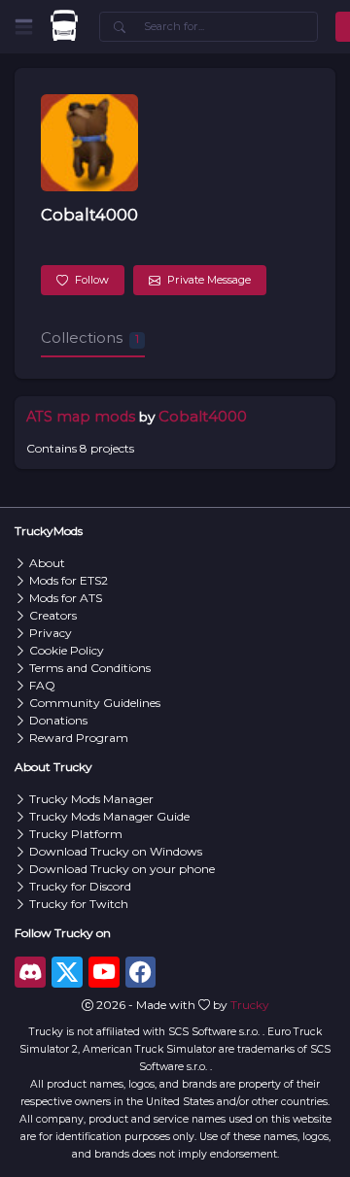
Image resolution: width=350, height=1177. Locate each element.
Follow (92, 279)
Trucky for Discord (80, 886)
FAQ (42, 685)
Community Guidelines (94, 702)
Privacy (50, 632)
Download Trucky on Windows (115, 851)
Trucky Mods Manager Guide (109, 816)
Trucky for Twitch (78, 903)
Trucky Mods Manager (91, 798)
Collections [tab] (90, 337)
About (47, 562)
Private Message (209, 279)
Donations (58, 720)
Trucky (249, 1004)
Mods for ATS (65, 597)
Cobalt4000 (89, 214)
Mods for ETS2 (68, 580)
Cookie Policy (66, 650)
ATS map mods (80, 416)
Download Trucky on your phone (122, 868)
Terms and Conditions (90, 667)
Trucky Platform (75, 833)
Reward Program (78, 737)
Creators (53, 615)
